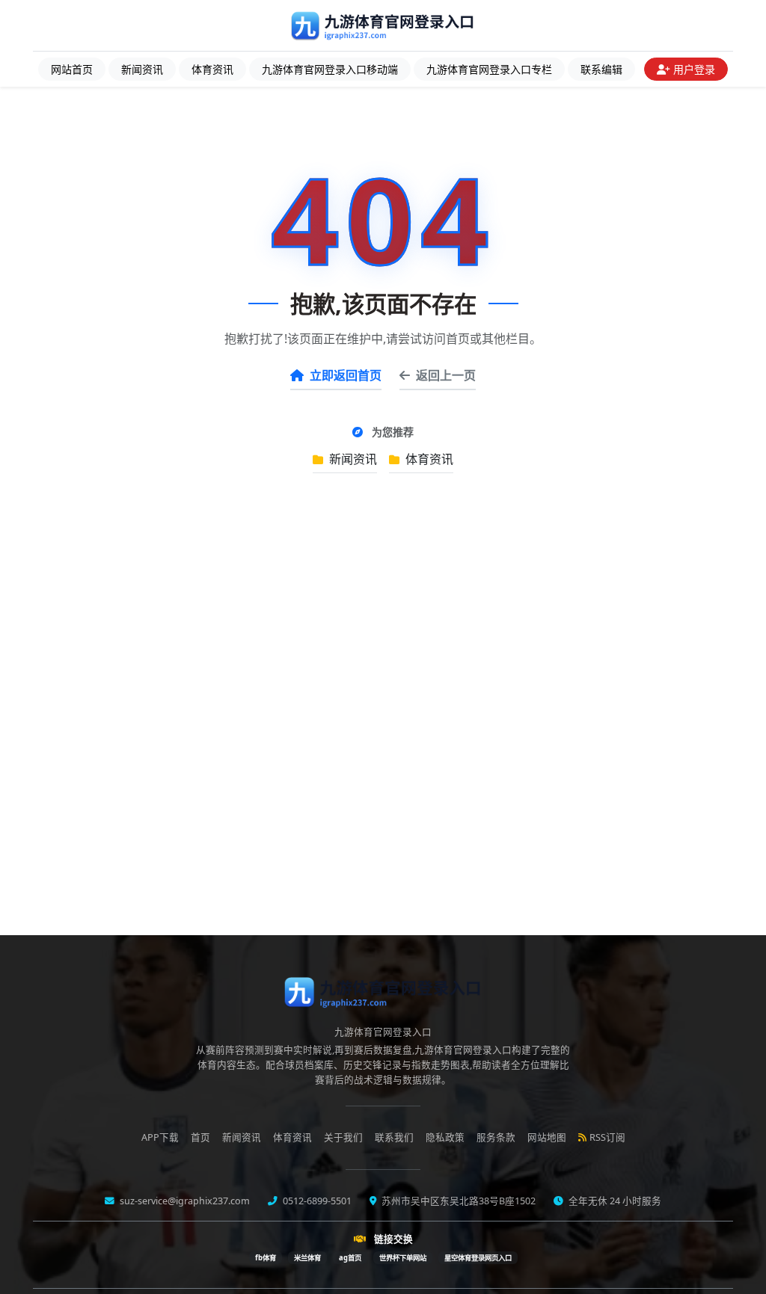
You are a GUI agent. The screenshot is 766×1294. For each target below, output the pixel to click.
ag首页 (350, 1258)
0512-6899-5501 (316, 1201)
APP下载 (160, 1137)
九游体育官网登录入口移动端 (330, 69)
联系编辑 (601, 69)
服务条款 (496, 1137)
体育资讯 (212, 69)
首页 (200, 1137)
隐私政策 (445, 1137)
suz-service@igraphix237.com (183, 1201)
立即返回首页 (346, 375)
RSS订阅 (607, 1137)
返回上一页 (446, 375)
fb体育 (265, 1258)
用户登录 (694, 69)
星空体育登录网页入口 (478, 1258)
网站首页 (72, 69)
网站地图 (546, 1137)
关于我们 (343, 1137)
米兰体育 (307, 1258)
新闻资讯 (142, 69)
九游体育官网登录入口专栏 (489, 69)
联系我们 (394, 1137)
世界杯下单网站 (402, 1258)
